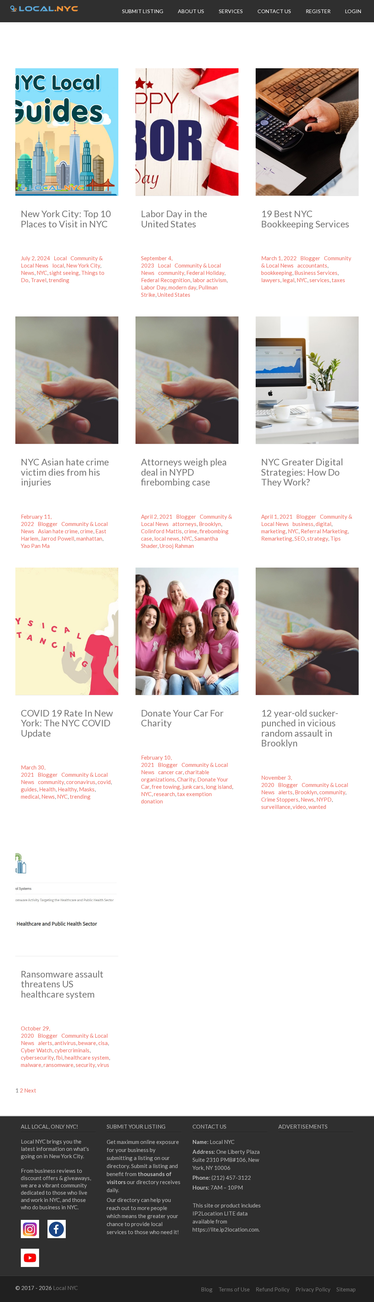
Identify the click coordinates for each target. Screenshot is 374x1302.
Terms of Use (234, 1289)
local (58, 265)
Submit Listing (142, 11)
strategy (317, 538)
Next (30, 1090)
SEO (299, 538)
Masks (87, 789)
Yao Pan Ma (35, 545)
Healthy (67, 789)
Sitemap (346, 1289)
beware (87, 1043)
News (27, 272)
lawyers (270, 280)
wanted (317, 806)
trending (59, 280)
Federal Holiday (205, 272)
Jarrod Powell (57, 538)
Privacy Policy (313, 1289)
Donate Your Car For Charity (182, 718)
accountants (312, 265)
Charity (186, 779)
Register (318, 11)
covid (104, 782)
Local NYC (65, 1287)
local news (166, 538)
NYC (42, 272)
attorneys (184, 524)
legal (288, 280)
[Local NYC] (44, 9)
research (164, 794)
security (85, 1064)
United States (173, 294)
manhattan (89, 538)
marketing (273, 531)
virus (103, 1064)
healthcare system (87, 1057)
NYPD (324, 799)
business (303, 524)
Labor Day (153, 287)
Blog (207, 1289)
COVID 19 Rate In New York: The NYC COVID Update (67, 722)
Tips (335, 538)
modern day (182, 287)
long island (219, 786)
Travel (38, 280)
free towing (166, 786)
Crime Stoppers (279, 799)
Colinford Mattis (161, 531)
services (319, 280)
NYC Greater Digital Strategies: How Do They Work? (302, 471)
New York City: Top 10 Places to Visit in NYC (66, 218)
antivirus (65, 1043)
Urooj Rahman (177, 545)
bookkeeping (276, 272)
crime (86, 531)
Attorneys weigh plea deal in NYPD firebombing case (184, 471)
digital (323, 524)
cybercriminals (71, 1050)
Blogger (310, 258)
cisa (103, 1043)
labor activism (209, 280)
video (299, 806)
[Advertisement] (326, 1199)
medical (30, 796)
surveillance (275, 806)
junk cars (192, 786)
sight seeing (64, 272)
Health (47, 789)
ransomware (58, 1064)
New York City (83, 265)
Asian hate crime (58, 531)
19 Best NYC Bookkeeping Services (305, 218)
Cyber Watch (36, 1050)
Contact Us (274, 11)
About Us (191, 11)
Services (231, 11)
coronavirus (80, 782)
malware (31, 1064)
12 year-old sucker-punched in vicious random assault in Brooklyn (299, 728)
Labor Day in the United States (174, 218)
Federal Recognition (165, 280)
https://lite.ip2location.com (225, 1229)
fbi (59, 1057)
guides (29, 789)
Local (60, 258)
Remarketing (276, 538)
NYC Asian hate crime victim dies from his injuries (65, 471)
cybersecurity (37, 1057)
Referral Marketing (324, 531)
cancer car (170, 772)
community (171, 272)
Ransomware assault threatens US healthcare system (62, 983)
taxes (338, 280)
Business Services (315, 272)
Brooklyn (210, 524)
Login (353, 11)
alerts (285, 792)
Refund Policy (273, 1289)
